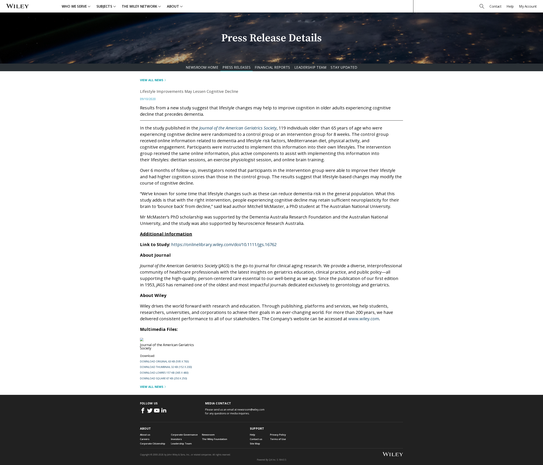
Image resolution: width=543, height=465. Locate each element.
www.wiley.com (363, 319)
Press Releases (237, 67)
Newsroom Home (202, 67)
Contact (495, 6)
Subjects (104, 6)
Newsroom (208, 434)
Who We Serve (74, 6)
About (173, 6)
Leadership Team (310, 67)
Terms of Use (278, 439)
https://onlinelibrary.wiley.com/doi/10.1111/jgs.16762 (224, 244)
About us (145, 434)
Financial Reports (272, 67)
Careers (144, 439)
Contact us (256, 439)
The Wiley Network (139, 6)
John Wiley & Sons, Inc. (178, 454)
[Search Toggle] (482, 6)
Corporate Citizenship (152, 443)
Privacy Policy (278, 434)
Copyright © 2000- (152, 454)
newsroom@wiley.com (251, 409)
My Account (528, 6)
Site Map (255, 443)
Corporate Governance (184, 434)
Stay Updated (344, 67)
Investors (176, 439)
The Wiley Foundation (214, 439)
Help (510, 6)
